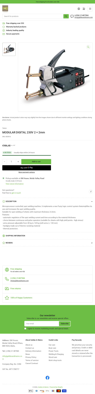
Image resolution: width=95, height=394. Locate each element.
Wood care (53, 357)
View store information (15, 184)
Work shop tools (55, 360)
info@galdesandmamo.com (83, 17)
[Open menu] (90, 8)
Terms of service (31, 360)
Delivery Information (33, 351)
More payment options (27, 172)
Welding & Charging (56, 354)
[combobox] (35, 16)
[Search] (66, 16)
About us (28, 345)
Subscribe (64, 324)
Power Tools (53, 351)
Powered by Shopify (56, 387)
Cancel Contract (31, 363)
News (27, 354)
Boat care (52, 348)
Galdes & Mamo (43, 387)
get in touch (16, 193)
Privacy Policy (30, 357)
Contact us (29, 348)
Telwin (4, 128)
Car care (52, 345)
